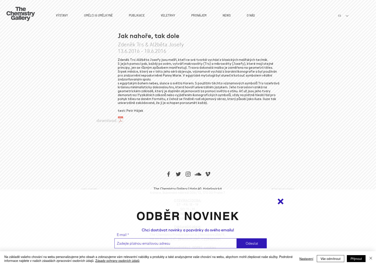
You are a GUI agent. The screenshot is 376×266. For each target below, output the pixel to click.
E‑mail (122, 233)
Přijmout (356, 258)
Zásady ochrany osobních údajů (117, 260)
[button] (281, 200)
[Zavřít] (370, 259)
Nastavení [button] (306, 258)
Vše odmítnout (331, 258)
